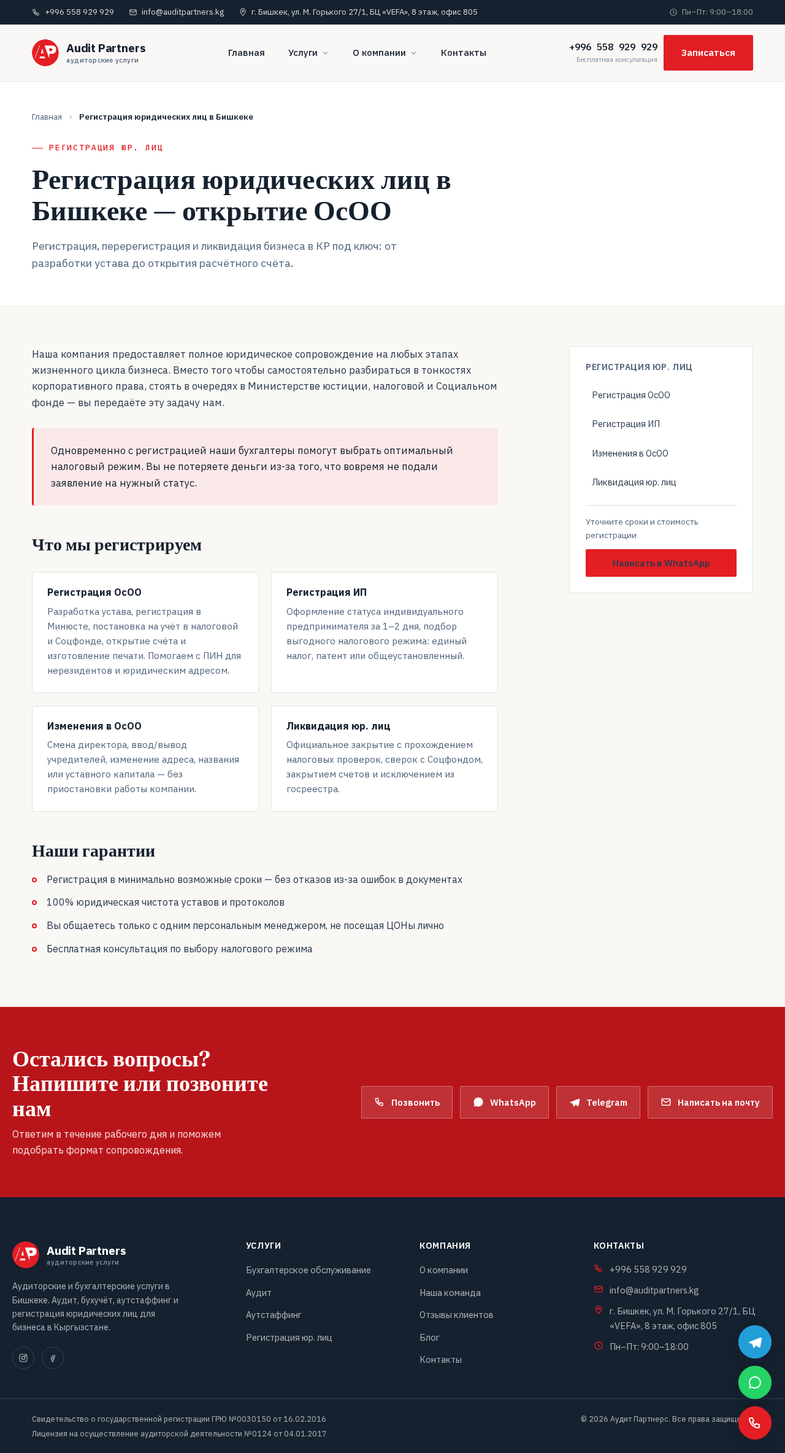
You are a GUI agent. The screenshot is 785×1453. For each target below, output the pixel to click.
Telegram (606, 1102)
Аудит (259, 1292)
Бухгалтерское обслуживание (308, 1270)
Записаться (708, 52)
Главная (246, 52)
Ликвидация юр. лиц (634, 482)
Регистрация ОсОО (631, 395)
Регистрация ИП (626, 424)
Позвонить (415, 1102)
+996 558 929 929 (613, 47)
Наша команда (450, 1292)
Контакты (463, 52)
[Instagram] (23, 1358)
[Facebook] (53, 1358)
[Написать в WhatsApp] (755, 1382)
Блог (429, 1337)
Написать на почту (719, 1102)
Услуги (303, 52)
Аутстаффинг (274, 1314)
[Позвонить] (755, 1423)
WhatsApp (513, 1102)
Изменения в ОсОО (630, 453)
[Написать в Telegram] (755, 1342)
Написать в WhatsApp (661, 563)
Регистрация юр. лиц (289, 1337)
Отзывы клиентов (456, 1314)
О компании (379, 52)
